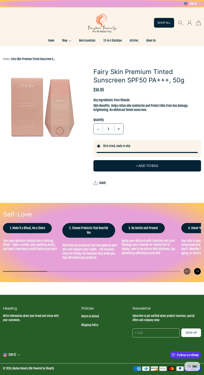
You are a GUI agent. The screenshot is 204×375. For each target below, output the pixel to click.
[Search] (180, 22)
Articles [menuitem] (134, 40)
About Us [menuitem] (151, 40)
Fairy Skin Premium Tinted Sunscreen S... (33, 59)
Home (6, 59)
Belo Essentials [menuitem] (87, 40)
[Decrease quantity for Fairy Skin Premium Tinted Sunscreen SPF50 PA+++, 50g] (98, 129)
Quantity (98, 120)
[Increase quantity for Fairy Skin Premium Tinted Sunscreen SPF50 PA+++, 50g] (119, 129)
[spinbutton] (108, 129)
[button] (66, 40)
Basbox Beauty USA (22, 368)
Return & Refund (90, 316)
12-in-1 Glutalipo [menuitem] (112, 40)
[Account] (189, 22)
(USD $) (12, 354)
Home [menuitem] (51, 40)
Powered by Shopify (43, 368)
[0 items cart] (198, 22)
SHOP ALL (164, 22)
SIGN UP (191, 332)
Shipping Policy (89, 325)
